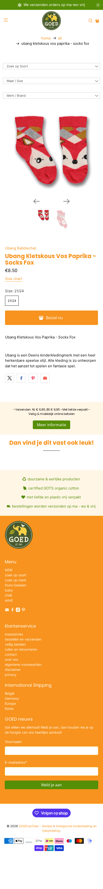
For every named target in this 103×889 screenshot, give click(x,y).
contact (11, 654)
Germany (12, 698)
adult (9, 600)
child (8, 595)
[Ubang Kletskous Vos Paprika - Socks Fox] (51, 150)
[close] (98, 5)
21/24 (12, 301)
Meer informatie (51, 424)
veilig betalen (15, 644)
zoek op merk (15, 580)
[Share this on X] (9, 378)
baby (9, 590)
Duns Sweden (15, 585)
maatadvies (14, 634)
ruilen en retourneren (21, 649)
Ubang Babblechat (20, 248)
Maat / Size (15, 81)
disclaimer (13, 669)
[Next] (66, 201)
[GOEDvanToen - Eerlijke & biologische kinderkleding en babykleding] (51, 20)
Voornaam (13, 741)
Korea (9, 708)
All (60, 38)
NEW (8, 570)
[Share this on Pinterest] (33, 378)
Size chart (13, 278)
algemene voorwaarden (23, 664)
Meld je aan (51, 784)
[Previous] (36, 201)
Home (46, 38)
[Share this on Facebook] (21, 378)
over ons (11, 659)
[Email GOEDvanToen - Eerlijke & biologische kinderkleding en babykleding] (7, 611)
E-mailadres (16, 762)
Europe (10, 703)
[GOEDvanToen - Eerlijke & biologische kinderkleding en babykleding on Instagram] (18, 611)
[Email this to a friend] (45, 378)
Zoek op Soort (17, 66)
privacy (11, 675)
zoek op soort (15, 575)
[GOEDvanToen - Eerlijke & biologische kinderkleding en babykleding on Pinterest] (23, 611)
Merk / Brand (16, 95)
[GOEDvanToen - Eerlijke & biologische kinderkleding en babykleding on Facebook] (12, 611)
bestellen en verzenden (23, 639)
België (9, 693)
